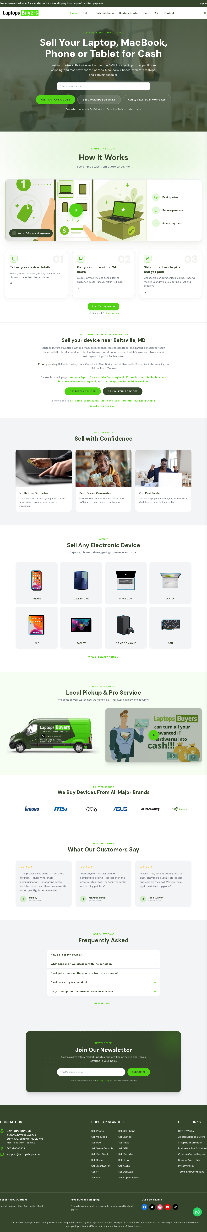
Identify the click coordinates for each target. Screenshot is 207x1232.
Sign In (203, 3)
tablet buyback (156, 377)
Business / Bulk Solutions (192, 1148)
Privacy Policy (103, 1080)
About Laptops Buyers (191, 1136)
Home (74, 13)
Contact (169, 13)
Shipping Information (190, 1142)
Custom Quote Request (192, 1154)
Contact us (112, 313)
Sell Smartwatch (100, 1166)
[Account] (205, 13)
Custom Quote (128, 13)
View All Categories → (103, 657)
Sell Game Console (102, 1148)
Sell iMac (96, 1177)
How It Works (186, 1131)
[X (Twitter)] (152, 1207)
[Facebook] (144, 1207)
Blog (145, 13)
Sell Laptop (125, 1136)
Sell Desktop (125, 1171)
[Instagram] (160, 1207)
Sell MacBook (91, 400)
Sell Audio (124, 1166)
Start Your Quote (101, 306)
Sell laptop (76, 400)
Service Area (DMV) (189, 1160)
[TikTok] (175, 1207)
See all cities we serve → (103, 405)
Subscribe (139, 1072)
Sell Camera (98, 1160)
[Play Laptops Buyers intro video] (153, 735)
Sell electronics (124, 400)
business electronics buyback (77, 381)
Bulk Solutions (105, 13)
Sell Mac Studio (100, 1154)
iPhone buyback (136, 377)
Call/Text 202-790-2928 (147, 99)
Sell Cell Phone (126, 1131)
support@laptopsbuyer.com (23, 1154)
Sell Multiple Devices (99, 99)
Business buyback (144, 400)
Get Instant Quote (55, 99)
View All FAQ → (104, 1003)
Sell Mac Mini (125, 1154)
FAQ (155, 13)
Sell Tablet (124, 1142)
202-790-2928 (16, 1148)
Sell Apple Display (128, 1177)
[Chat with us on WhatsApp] (197, 1211)
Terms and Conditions (191, 1171)
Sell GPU (123, 1148)
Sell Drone (124, 1160)
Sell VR (95, 1171)
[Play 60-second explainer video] (76, 210)
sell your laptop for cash (85, 377)
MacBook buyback (113, 377)
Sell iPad (96, 1142)
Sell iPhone (106, 400)
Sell (85, 13)
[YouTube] (168, 1207)
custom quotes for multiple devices (125, 381)
